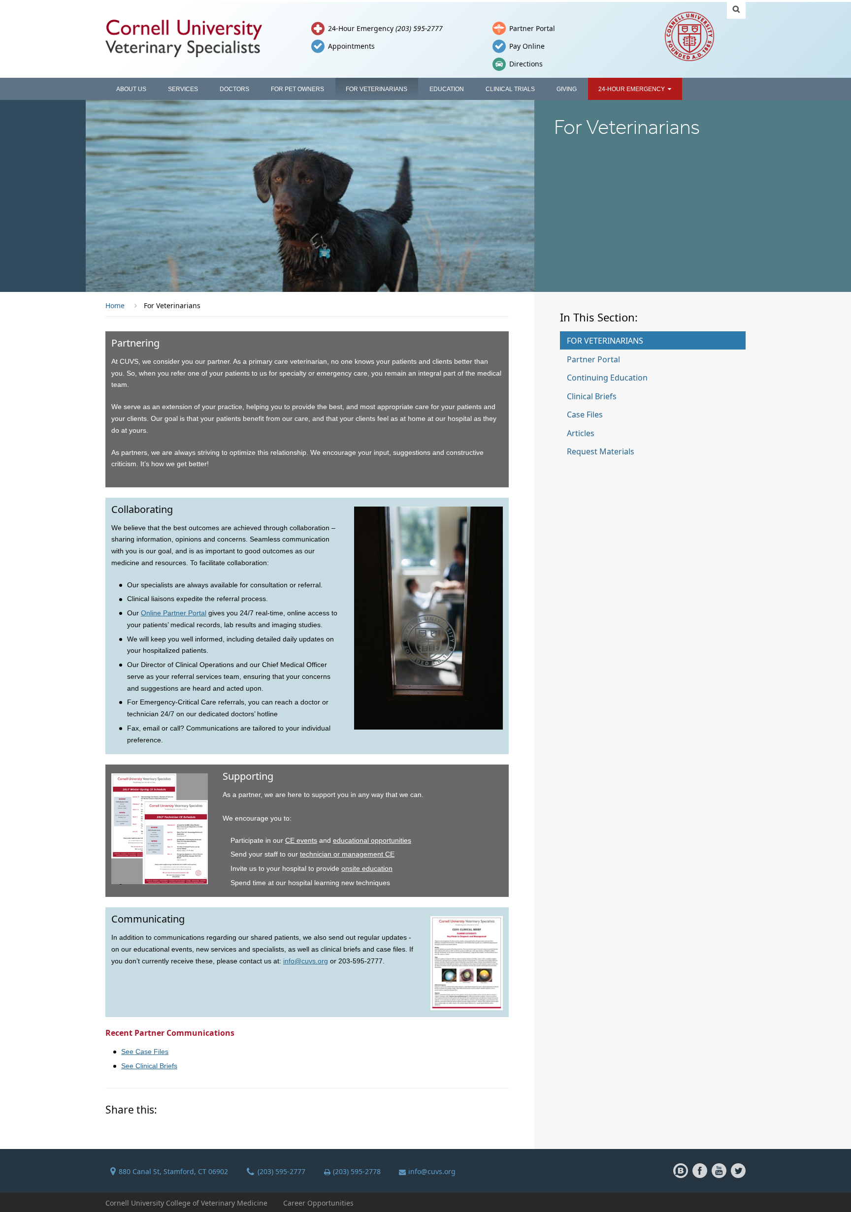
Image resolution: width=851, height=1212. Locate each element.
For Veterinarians (605, 340)
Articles (580, 433)
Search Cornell (736, 9)
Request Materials (600, 451)
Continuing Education (607, 377)
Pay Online (527, 46)
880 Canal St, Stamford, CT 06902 (173, 1171)
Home (115, 305)
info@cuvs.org (305, 961)
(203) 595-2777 (281, 1171)
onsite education (367, 868)
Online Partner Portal (173, 613)
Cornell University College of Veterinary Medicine (186, 1203)
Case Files (585, 414)
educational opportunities (372, 840)
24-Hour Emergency (385, 28)
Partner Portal (532, 28)
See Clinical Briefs (149, 1066)
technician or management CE (347, 854)
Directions (526, 63)
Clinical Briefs (592, 396)
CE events (301, 840)
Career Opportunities (318, 1203)
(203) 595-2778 (357, 1171)
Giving (566, 89)
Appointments (351, 46)
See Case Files (144, 1051)
